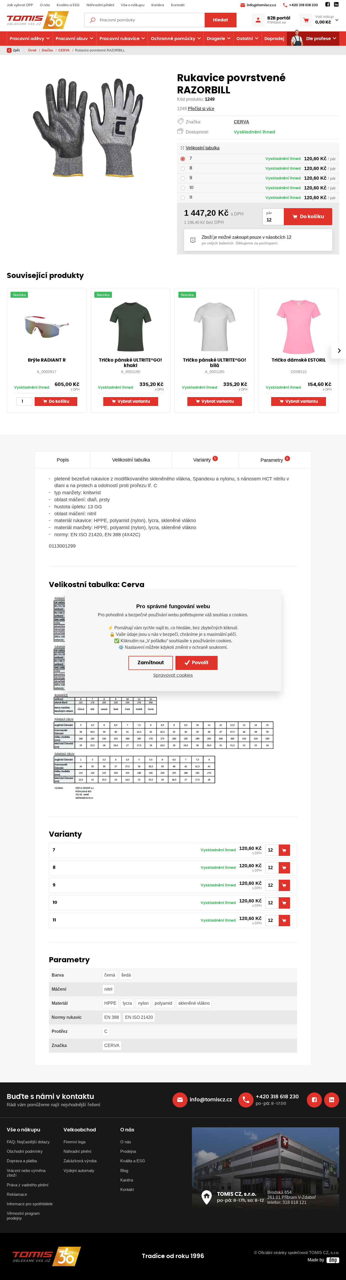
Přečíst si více (201, 108)
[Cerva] (164, 697)
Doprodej (274, 39)
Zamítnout (151, 662)
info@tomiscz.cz (261, 5)
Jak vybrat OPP (20, 5)
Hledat (220, 20)
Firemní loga (74, 1142)
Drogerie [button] (216, 39)
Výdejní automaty (79, 1170)
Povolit (199, 662)
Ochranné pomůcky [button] (173, 39)
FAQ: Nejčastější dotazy (28, 1142)
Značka (48, 50)
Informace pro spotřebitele (30, 1204)
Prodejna (128, 1151)
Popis (63, 460)
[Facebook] (328, 5)
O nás (45, 5)
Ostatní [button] (245, 39)
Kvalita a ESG (68, 5)
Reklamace (17, 1194)
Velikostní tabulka (202, 148)
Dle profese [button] (318, 39)
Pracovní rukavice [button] (119, 39)
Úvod (32, 50)
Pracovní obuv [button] (72, 39)
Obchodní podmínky (25, 1151)
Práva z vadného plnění (27, 1185)
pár (269, 213)
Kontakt (178, 5)
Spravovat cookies (173, 675)
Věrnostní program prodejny (23, 1215)
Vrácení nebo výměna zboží (26, 1173)
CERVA (64, 50)
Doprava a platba (22, 1161)
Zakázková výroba (80, 1161)
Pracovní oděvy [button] (27, 39)
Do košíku (58, 402)
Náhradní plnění (100, 5)
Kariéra (157, 5)
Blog (124, 1170)
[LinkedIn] (336, 5)
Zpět (16, 50)
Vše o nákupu (132, 5)
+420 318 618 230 (303, 5)
